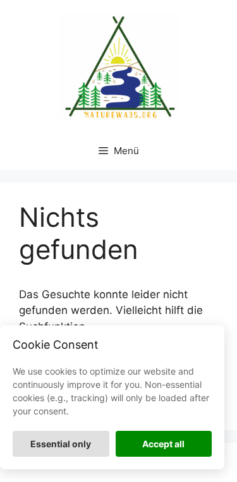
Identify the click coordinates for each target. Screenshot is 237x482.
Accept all (163, 443)
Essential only (60, 443)
